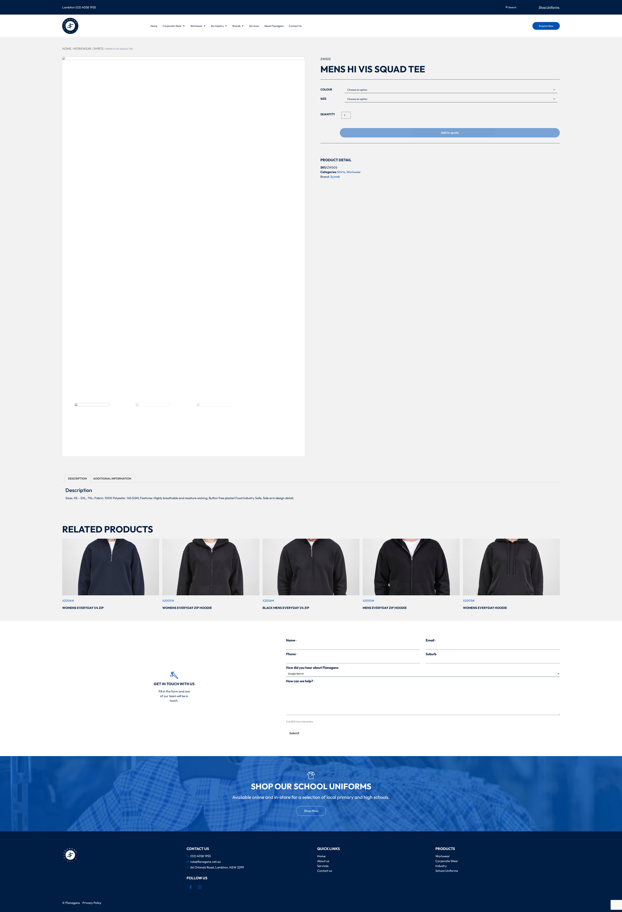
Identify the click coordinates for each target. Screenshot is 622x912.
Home (66, 49)
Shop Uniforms (549, 7)
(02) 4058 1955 (85, 7)
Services (322, 866)
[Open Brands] (242, 26)
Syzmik (335, 177)
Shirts (98, 49)
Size (323, 98)
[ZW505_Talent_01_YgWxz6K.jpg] (183, 228)
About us (323, 861)
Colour (326, 89)
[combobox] (519, 7)
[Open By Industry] (226, 26)
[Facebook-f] (191, 887)
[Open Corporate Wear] (184, 26)
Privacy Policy (92, 903)
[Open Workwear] (204, 26)
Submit (294, 733)
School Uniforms (446, 871)
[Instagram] (200, 887)
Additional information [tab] (112, 478)
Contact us (324, 871)
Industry (441, 866)
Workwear (82, 49)
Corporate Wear (446, 861)
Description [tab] (77, 478)
